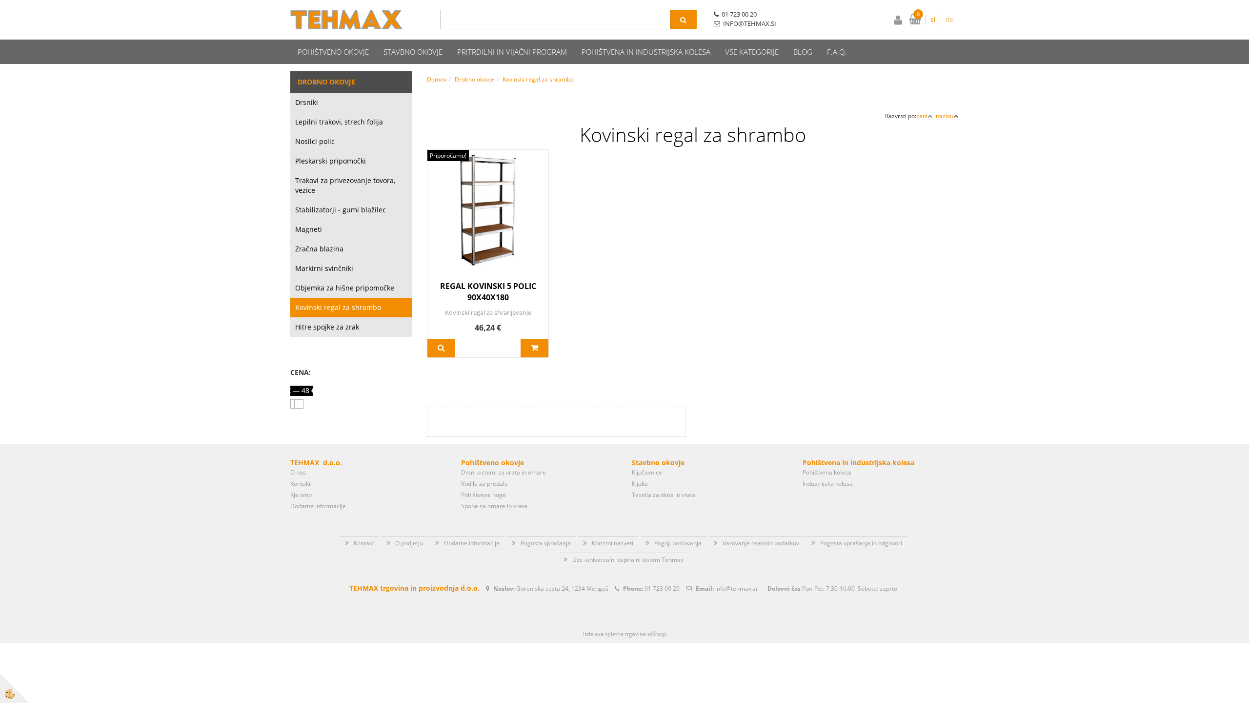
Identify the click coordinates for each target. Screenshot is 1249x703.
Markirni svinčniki (324, 268)
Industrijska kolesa (828, 483)
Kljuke (640, 483)
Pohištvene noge (483, 495)
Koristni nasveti (612, 543)
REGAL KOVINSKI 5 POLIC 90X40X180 (488, 292)
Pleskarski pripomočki (330, 160)
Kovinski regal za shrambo (338, 307)
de (950, 19)
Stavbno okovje (413, 52)
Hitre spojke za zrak (327, 326)
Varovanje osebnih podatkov (761, 543)
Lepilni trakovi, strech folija (339, 121)
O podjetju (409, 543)
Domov (436, 79)
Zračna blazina (319, 248)
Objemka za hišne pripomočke (344, 287)
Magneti (308, 229)
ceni (921, 116)
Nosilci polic (315, 141)
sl (933, 19)
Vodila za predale (484, 483)
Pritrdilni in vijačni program (512, 52)
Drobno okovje (474, 79)
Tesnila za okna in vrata (664, 495)
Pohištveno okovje (333, 52)
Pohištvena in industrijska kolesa (646, 52)
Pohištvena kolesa (827, 472)
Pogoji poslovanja (678, 543)
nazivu (944, 116)
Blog (802, 52)
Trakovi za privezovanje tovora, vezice (345, 185)
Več (441, 348)
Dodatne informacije (318, 506)
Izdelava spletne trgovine (614, 634)
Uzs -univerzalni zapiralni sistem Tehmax (628, 560)
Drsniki (306, 102)
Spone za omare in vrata (494, 506)
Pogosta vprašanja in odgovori (861, 543)
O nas (298, 472)
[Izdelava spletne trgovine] (656, 634)
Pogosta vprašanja (546, 543)
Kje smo (301, 495)
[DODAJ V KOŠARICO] (534, 348)
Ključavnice (647, 472)
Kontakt (300, 483)
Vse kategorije (752, 52)
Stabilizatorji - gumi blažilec (340, 209)
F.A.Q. (836, 52)
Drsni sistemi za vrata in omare (503, 472)
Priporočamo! (448, 155)
